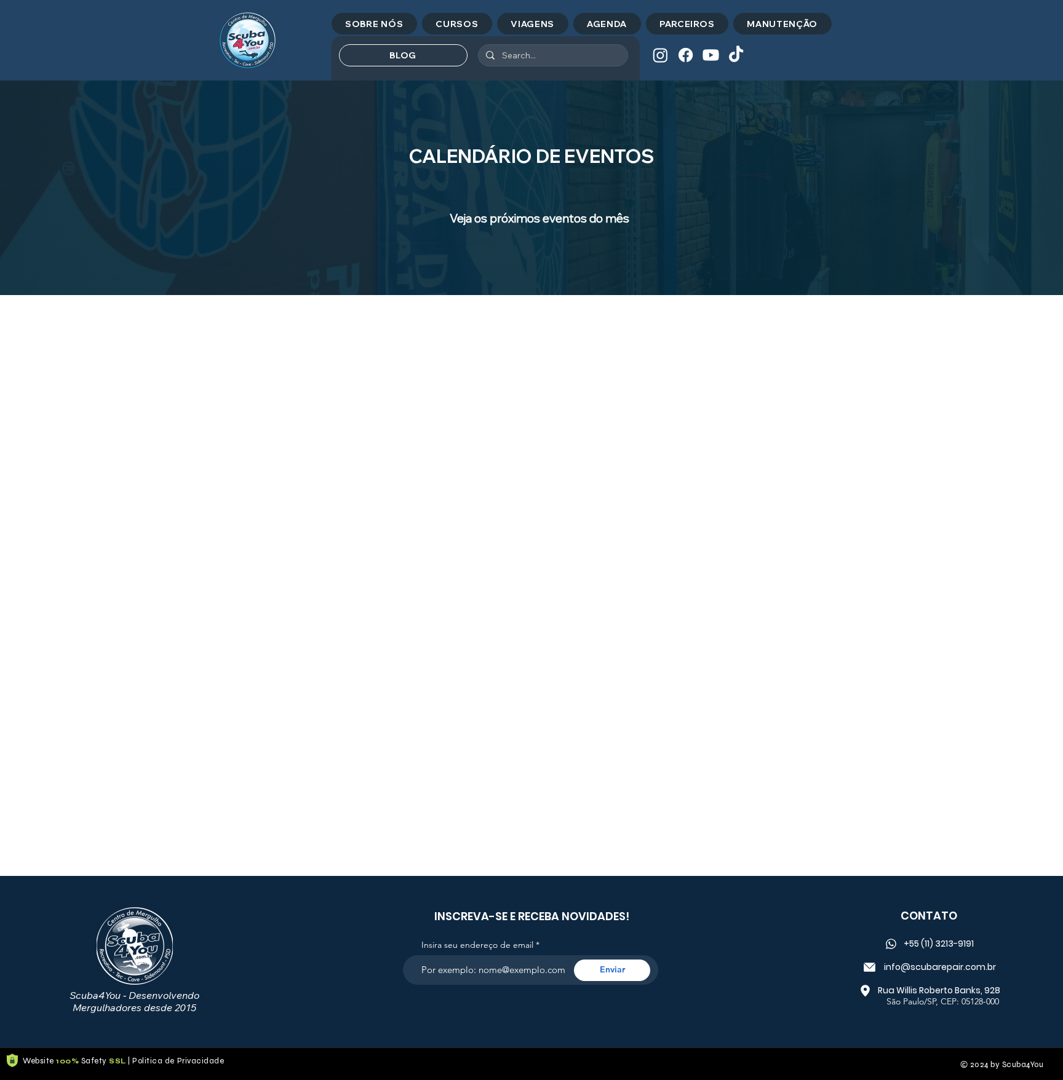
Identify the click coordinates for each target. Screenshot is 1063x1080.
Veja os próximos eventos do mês (539, 218)
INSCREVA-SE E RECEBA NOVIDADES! (531, 916)
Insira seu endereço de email (477, 944)
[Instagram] (660, 55)
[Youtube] (710, 55)
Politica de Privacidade (178, 1061)
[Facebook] (685, 55)
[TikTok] (736, 55)
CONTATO (929, 915)
